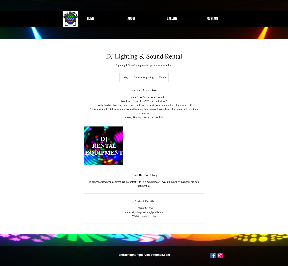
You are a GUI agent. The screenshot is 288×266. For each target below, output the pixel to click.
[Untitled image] (103, 145)
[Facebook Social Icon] (213, 255)
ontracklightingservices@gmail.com (144, 254)
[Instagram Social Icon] (220, 255)
